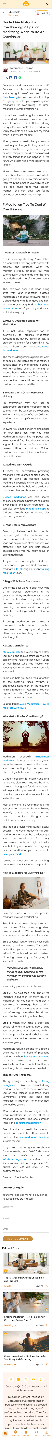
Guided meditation (14, 497)
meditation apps (36, 508)
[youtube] (33, 1379)
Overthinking (10, 97)
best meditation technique (33, 1137)
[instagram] (18, 1379)
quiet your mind (12, 854)
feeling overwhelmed (36, 1056)
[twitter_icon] (6, 78)
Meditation (13, 15)
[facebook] (11, 1379)
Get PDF (44, 13)
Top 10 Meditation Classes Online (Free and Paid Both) (24, 1279)
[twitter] (26, 1379)
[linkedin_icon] (11, 78)
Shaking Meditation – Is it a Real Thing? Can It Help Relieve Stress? (24, 1318)
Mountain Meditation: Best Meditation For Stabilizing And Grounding (25, 1358)
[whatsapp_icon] (20, 78)
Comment (8, 1206)
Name (6, 1218)
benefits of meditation (28, 1122)
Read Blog (10, 1286)
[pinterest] (41, 1379)
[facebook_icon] (15, 78)
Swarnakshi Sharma (21, 68)
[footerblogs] (5, 1433)
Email (6, 1228)
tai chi (19, 569)
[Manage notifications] (45, 1431)
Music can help (12, 652)
